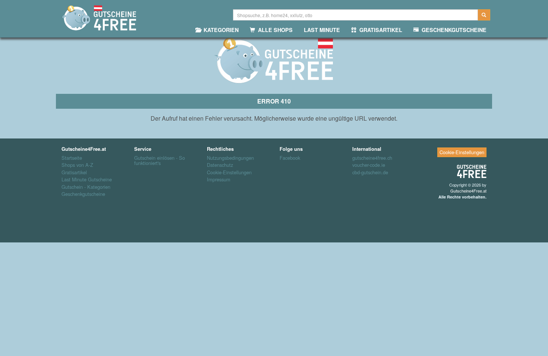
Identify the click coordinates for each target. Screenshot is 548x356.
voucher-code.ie (368, 165)
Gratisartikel (74, 172)
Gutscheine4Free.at (468, 191)
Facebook (290, 157)
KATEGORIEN (220, 30)
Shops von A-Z (77, 165)
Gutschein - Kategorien (86, 187)
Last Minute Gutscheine (87, 179)
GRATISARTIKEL (379, 30)
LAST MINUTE (322, 30)
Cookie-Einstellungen (229, 172)
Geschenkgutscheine (83, 194)
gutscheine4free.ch (372, 157)
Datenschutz (220, 165)
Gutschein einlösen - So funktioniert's (159, 160)
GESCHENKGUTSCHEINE (452, 30)
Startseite (72, 157)
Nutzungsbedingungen (230, 157)
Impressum (218, 179)
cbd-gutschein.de (370, 172)
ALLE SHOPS (274, 30)
